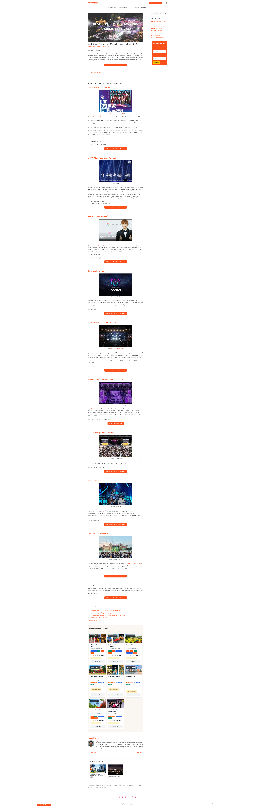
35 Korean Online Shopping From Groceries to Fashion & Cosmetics (108, 615)
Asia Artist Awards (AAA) (116, 242)
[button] (155, 3)
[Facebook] (123, 797)
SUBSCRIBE (156, 62)
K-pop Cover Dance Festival (97, 116)
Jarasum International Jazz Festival (116, 348)
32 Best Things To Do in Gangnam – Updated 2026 (97, 776)
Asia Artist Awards (94, 245)
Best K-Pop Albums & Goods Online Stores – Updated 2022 (106, 610)
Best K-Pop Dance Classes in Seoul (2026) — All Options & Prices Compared (158, 32)
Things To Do (94, 46)
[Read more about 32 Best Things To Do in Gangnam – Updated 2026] (98, 768)
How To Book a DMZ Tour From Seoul (159, 24)
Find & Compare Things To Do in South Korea (115, 65)
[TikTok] (132, 797)
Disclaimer (214, 804)
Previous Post (92, 752)
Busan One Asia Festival (94, 408)
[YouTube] (129, 797)
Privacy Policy (207, 804)
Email (154, 55)
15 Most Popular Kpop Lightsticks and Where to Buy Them (105, 612)
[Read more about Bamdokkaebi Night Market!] (115, 769)
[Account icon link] (166, 3)
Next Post (140, 752)
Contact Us (221, 804)
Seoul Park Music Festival (133, 563)
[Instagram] (119, 797)
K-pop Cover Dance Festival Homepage (117, 113)
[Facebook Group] (126, 797)
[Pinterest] (135, 797)
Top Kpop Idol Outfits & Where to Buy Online (102, 613)
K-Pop (89, 46)
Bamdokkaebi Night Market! (114, 777)
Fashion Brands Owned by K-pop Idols (100, 617)
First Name (155, 48)
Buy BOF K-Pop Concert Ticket (115, 423)
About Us (200, 804)
